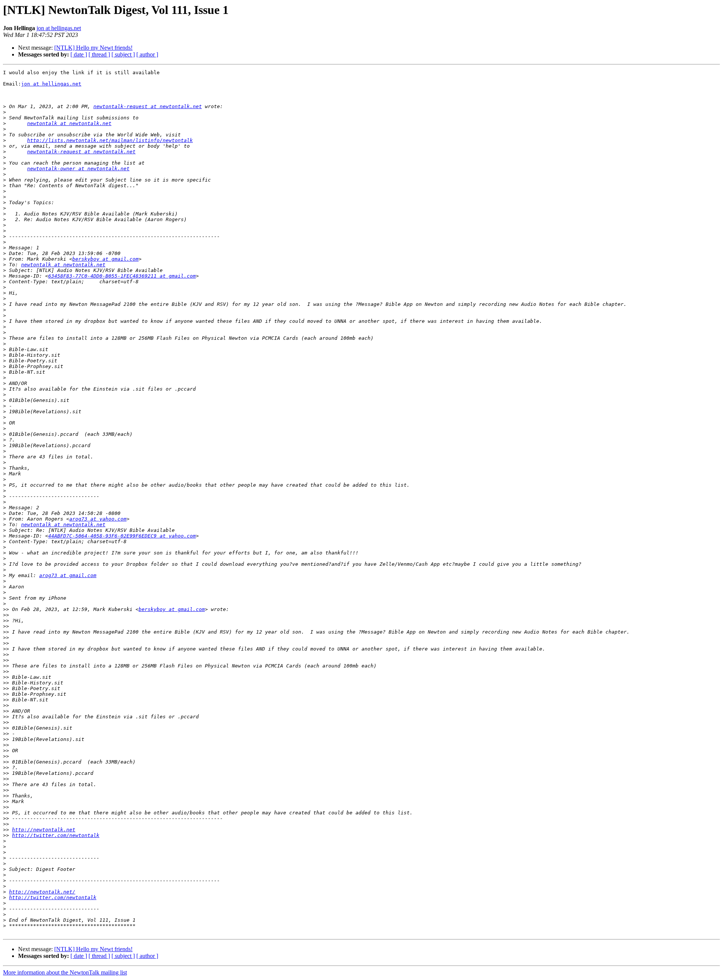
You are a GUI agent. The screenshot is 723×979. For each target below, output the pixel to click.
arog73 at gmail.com (67, 575)
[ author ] (147, 54)
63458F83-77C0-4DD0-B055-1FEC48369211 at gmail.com (122, 276)
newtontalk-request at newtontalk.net (147, 106)
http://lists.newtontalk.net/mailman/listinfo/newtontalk (110, 140)
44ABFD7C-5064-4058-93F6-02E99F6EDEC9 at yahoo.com (122, 536)
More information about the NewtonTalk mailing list (65, 972)
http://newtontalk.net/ (42, 892)
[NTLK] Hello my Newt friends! (93, 47)
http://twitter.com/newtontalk (55, 835)
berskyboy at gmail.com (105, 259)
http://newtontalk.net (43, 829)
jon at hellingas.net (59, 28)
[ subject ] (123, 54)
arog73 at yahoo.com (98, 519)
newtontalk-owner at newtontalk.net (78, 168)
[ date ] (78, 54)
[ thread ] (99, 54)
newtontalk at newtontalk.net (69, 123)
